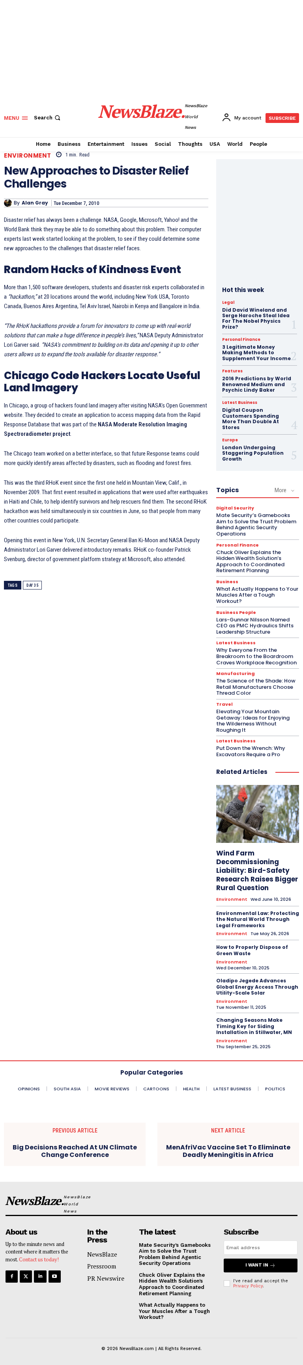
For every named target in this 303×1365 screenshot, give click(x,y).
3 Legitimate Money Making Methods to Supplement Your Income (256, 353)
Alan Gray (35, 203)
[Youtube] (55, 1276)
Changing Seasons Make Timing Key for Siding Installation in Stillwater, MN (254, 1026)
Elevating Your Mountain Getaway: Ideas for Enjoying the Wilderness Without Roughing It (253, 721)
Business (227, 582)
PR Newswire (105, 1278)
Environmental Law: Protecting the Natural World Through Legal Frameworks (257, 919)
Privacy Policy (248, 1286)
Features (232, 371)
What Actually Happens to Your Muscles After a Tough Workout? (257, 595)
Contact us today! (39, 1259)
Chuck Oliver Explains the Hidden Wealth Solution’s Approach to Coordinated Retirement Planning (250, 562)
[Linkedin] (40, 1276)
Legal (228, 303)
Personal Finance (241, 340)
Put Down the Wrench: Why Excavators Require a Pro (250, 751)
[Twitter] (26, 1276)
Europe (230, 440)
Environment (27, 155)
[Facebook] (12, 1276)
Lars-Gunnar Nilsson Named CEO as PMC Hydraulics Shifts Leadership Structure (255, 626)
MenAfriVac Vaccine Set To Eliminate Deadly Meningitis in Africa (228, 1151)
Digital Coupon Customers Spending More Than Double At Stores (250, 418)
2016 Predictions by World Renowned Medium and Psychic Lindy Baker (256, 384)
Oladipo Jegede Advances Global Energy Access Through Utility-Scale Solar (257, 986)
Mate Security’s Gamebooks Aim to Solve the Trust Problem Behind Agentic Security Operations (256, 524)
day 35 (32, 585)
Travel (224, 704)
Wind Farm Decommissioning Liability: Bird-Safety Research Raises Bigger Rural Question (257, 870)
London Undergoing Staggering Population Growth (253, 453)
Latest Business (239, 403)
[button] (48, 117)
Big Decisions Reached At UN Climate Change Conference (75, 1151)
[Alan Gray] (9, 203)
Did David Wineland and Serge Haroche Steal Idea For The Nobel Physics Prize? (256, 318)
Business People (236, 612)
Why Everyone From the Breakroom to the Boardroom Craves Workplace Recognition (256, 656)
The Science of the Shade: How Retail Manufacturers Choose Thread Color (256, 687)
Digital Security (235, 508)
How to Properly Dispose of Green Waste (252, 950)
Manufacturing (235, 673)
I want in (256, 1265)
